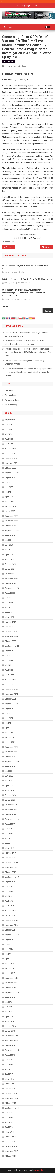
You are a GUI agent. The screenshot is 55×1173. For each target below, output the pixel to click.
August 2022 (10, 651)
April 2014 (9, 1127)
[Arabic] (4, 318)
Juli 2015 (8, 1060)
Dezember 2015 (11, 1036)
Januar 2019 (10, 858)
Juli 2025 (8, 482)
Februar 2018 (10, 911)
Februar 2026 (10, 449)
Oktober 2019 (10, 814)
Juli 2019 (8, 829)
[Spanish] (30, 318)
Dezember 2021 (11, 689)
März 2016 (9, 1021)
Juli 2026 (8, 425)
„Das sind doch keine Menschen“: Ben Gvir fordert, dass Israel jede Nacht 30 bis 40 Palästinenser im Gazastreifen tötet (28, 352)
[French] (10, 318)
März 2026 (9, 444)
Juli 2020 (8, 771)
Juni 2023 (9, 603)
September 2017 (12, 935)
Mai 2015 (8, 1069)
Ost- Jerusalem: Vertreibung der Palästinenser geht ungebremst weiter (26, 362)
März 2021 (9, 733)
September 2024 (12, 530)
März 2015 (9, 1079)
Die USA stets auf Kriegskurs (47, 247)
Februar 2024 (10, 564)
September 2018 (12, 877)
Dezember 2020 (11, 747)
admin (23, 66)
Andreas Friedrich (24, 283)
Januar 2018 (10, 915)
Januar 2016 (10, 1031)
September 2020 (12, 761)
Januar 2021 (10, 742)
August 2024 (10, 535)
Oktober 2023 (10, 583)
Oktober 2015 (10, 1045)
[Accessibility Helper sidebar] (52, 16)
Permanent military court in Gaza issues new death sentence (10, 247)
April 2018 (9, 901)
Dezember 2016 (11, 978)
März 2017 (9, 964)
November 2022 (11, 636)
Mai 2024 (8, 550)
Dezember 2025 (11, 458)
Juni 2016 (9, 1007)
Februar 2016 (10, 1026)
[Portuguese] (23, 318)
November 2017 (11, 925)
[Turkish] (33, 318)
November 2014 (11, 1098)
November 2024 (11, 521)
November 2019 (11, 810)
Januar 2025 (10, 511)
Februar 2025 (10, 506)
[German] (13, 318)
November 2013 (11, 1151)
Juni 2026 (9, 429)
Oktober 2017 (10, 930)
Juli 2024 (8, 540)
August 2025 (10, 478)
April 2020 (9, 786)
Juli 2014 (8, 1113)
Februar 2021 (10, 737)
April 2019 (9, 843)
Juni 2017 (9, 949)
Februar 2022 (10, 680)
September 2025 (12, 473)
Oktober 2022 (10, 641)
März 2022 (9, 675)
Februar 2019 (10, 853)
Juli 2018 (8, 887)
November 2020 (11, 752)
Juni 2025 (9, 487)
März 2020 (9, 790)
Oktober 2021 (10, 699)
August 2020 (10, 766)
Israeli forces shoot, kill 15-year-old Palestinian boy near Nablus (26, 267)
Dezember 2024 (11, 516)
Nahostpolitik (8, 62)
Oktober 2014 (10, 1103)
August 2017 (10, 940)
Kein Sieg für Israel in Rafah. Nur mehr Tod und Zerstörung (27, 279)
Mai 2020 (8, 781)
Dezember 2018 (11, 863)
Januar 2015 (10, 1089)
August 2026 (10, 420)
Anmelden (9, 390)
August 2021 (10, 709)
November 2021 (11, 694)
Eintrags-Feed (10, 395)
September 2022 (12, 646)
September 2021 (12, 704)
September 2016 (12, 992)
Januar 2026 (10, 454)
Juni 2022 (9, 660)
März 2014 (9, 1132)
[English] (7, 318)
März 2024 (9, 559)
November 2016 (11, 983)
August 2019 (10, 824)
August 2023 (10, 593)
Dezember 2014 (11, 1094)
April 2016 (9, 1017)
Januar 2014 (10, 1142)
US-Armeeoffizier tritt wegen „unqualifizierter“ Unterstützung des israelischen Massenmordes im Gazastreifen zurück (23, 293)
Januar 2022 (10, 684)
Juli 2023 (8, 598)
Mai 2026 (8, 434)
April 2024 (9, 555)
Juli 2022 (8, 656)
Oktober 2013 (10, 1156)
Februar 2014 (10, 1137)
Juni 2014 (9, 1118)
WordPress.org (11, 405)
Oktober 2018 (10, 872)
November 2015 (11, 1041)
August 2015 (10, 1055)
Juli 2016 (8, 1002)
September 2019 (12, 819)
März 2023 (9, 617)
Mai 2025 (8, 492)
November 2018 (11, 867)
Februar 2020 (10, 795)
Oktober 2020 (10, 757)
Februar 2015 (10, 1084)
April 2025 (9, 497)
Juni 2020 (9, 776)
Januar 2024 (10, 569)
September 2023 (12, 588)
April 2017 (9, 959)
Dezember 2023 (11, 574)
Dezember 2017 (11, 920)
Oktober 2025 (10, 468)
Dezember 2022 (11, 632)
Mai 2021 (8, 723)
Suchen (5, 306)
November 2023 (11, 579)
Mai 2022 (8, 665)
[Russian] (27, 318)
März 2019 (9, 848)
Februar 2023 (10, 622)
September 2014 (12, 1108)
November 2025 (11, 463)
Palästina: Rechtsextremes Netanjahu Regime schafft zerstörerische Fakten (26, 334)
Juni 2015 (9, 1065)
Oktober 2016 (10, 988)
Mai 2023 (8, 607)
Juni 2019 (9, 834)
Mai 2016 (8, 1012)
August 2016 (10, 997)
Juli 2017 (8, 944)
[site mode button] (47, 27)
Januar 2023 (10, 627)
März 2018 (9, 906)
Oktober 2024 (10, 526)
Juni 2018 (9, 891)
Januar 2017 (10, 973)
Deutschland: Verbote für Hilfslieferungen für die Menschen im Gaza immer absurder (24, 342)
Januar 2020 (10, 800)
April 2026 (9, 439)
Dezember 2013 (11, 1146)
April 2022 (9, 670)
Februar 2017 (10, 968)
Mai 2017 (8, 954)
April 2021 (9, 728)
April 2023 (9, 612)
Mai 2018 (8, 896)
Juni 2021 (9, 718)
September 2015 (12, 1050)
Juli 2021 (8, 713)
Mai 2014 (8, 1122)
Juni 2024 (9, 545)
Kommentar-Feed (12, 400)
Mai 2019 (8, 838)
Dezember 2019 (11, 805)
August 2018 (10, 882)
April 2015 (9, 1074)
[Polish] (20, 318)
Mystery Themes (40, 1170)
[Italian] (17, 318)
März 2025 (9, 502)
